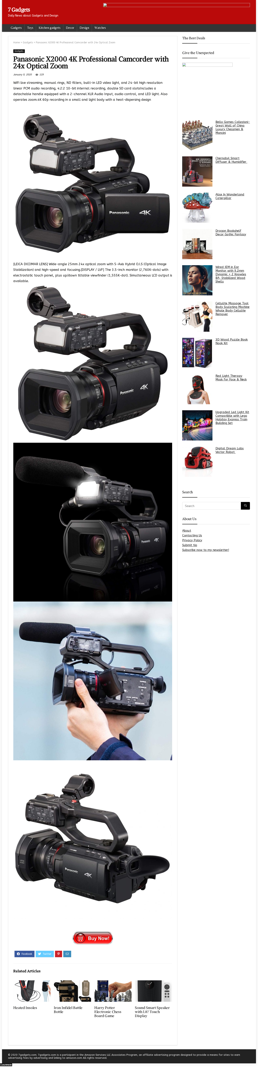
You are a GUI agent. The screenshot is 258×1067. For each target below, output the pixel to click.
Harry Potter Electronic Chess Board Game (107, 1012)
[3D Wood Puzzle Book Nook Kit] (197, 353)
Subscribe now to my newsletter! (205, 550)
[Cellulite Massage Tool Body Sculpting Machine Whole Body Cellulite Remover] (197, 316)
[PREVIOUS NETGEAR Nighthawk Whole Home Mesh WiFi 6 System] (4, 1057)
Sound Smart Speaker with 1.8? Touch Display (152, 1012)
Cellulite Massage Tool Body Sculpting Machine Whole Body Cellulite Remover (232, 308)
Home (16, 42)
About (186, 530)
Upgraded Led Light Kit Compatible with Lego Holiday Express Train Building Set (232, 417)
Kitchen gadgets (49, 28)
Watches (100, 28)
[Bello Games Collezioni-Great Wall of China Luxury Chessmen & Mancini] (197, 135)
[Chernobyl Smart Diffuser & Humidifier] (197, 171)
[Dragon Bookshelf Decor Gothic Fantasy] (197, 244)
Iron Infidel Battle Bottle (68, 1010)
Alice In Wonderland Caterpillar (229, 196)
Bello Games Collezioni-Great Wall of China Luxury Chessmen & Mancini (232, 127)
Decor (70, 28)
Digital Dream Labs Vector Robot (229, 450)
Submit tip (189, 545)
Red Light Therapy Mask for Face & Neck (231, 377)
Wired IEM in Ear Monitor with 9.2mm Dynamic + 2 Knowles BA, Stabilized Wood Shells (230, 274)
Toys (30, 28)
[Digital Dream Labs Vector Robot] (197, 462)
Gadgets (16, 28)
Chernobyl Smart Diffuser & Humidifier (231, 160)
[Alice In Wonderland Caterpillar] (197, 208)
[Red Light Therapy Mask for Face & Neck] (197, 389)
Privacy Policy (192, 540)
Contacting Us (192, 535)
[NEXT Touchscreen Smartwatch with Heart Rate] (254, 1057)
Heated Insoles (25, 1008)
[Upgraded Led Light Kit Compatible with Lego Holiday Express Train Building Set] (197, 425)
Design (84, 28)
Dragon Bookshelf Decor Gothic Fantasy (230, 232)
